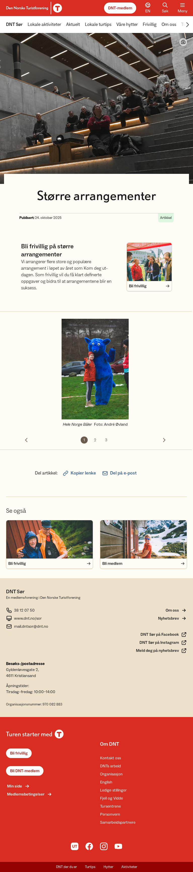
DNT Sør (14, 24)
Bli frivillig (19, 753)
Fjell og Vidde (111, 798)
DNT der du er (66, 867)
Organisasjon (111, 774)
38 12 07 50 (24, 610)
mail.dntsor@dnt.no (31, 626)
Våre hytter (127, 24)
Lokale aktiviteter (44, 24)
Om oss (169, 24)
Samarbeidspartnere (117, 822)
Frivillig (150, 24)
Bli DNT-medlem (24, 770)
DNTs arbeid (110, 766)
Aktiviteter (129, 867)
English (106, 782)
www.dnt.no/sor (28, 618)
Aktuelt (73, 24)
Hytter (108, 867)
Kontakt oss (110, 758)
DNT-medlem (120, 8)
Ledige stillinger (113, 790)
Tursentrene (110, 806)
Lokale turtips (98, 24)
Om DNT (109, 744)
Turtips (90, 867)
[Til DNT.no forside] (33, 8)
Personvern (110, 814)
